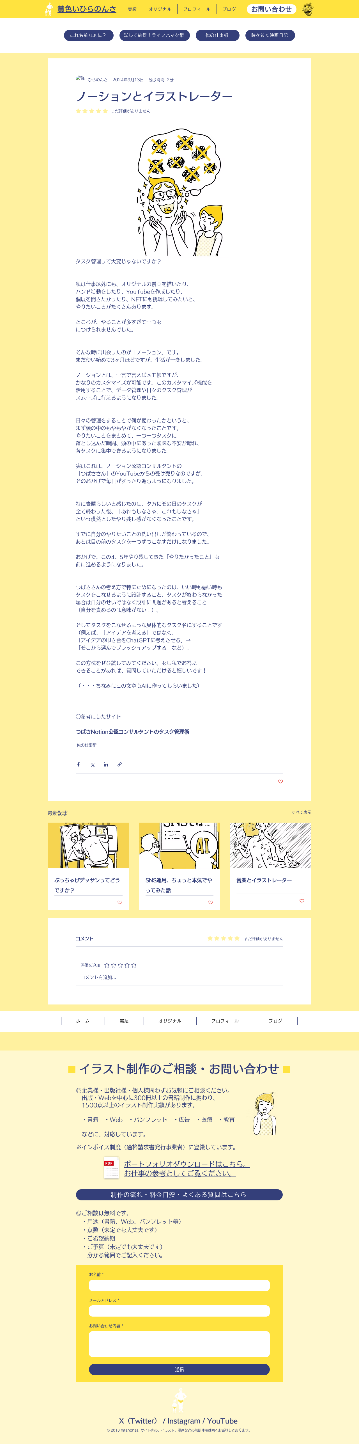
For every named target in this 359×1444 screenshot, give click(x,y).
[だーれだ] (308, 9)
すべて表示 (301, 812)
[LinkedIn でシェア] (106, 764)
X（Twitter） (140, 1421)
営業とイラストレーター (264, 880)
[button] (111, 1167)
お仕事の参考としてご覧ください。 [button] (180, 1173)
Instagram (184, 1421)
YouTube (222, 1421)
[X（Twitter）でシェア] (92, 764)
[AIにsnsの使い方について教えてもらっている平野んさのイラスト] (179, 846)
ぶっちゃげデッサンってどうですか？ (87, 885)
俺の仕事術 (86, 745)
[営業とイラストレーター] (270, 845)
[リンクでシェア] (119, 764)
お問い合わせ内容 (106, 1326)
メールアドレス (104, 1300)
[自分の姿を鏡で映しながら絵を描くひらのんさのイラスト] (88, 845)
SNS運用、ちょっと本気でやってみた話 (179, 885)
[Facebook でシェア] (78, 764)
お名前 (96, 1274)
